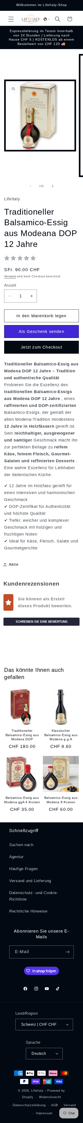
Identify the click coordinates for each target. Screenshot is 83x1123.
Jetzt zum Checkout (41, 347)
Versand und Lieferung (30, 881)
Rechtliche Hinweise (28, 911)
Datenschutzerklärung (29, 1105)
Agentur (16, 857)
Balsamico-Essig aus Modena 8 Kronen (61, 800)
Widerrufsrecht (50, 1097)
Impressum (44, 1113)
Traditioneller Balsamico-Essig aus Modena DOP (22, 735)
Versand (10, 276)
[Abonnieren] (67, 951)
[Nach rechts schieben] (52, 186)
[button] (11, 19)
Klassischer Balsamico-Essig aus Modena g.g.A (61, 735)
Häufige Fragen (23, 869)
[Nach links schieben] (30, 186)
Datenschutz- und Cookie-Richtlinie (33, 896)
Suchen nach (21, 845)
